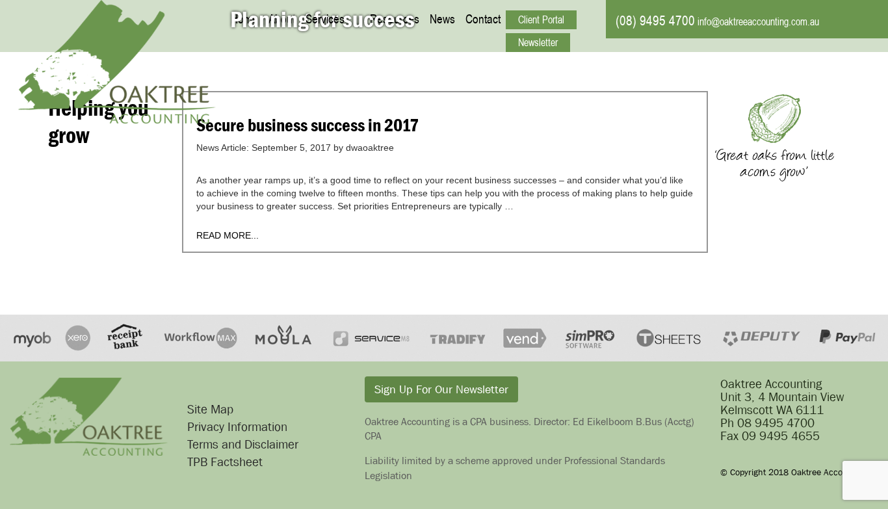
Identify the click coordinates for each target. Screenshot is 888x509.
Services (325, 18)
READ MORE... (227, 235)
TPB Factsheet (225, 462)
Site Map (210, 409)
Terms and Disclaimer (242, 444)
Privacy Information (237, 427)
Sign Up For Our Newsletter (441, 389)
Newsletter (538, 42)
